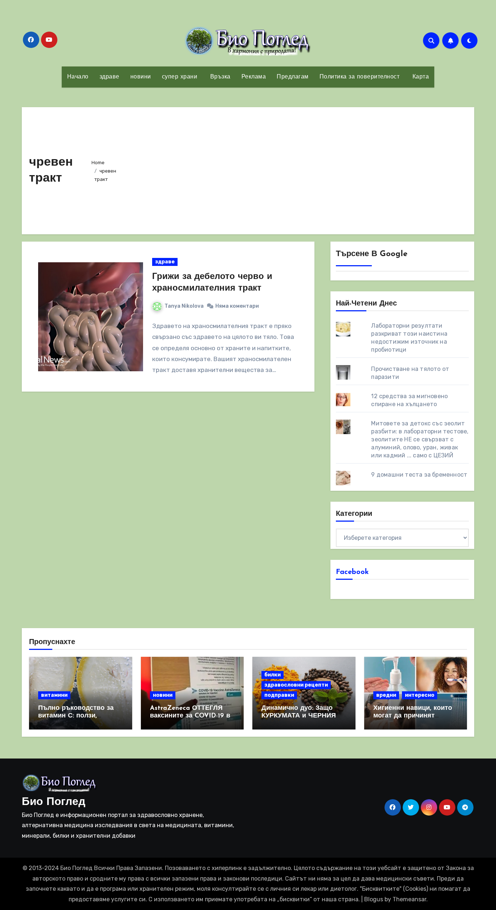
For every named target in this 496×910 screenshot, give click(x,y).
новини (140, 77)
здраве (109, 77)
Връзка (219, 77)
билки (272, 675)
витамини (54, 695)
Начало (78, 77)
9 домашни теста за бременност (419, 474)
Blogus (373, 899)
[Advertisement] (299, 169)
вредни (386, 695)
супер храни (180, 77)
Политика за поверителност (360, 77)
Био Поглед (53, 802)
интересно (419, 695)
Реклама (253, 77)
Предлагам (293, 77)
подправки (279, 695)
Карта (419, 77)
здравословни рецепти (296, 685)
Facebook (352, 572)
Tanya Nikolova (184, 306)
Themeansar (409, 899)
